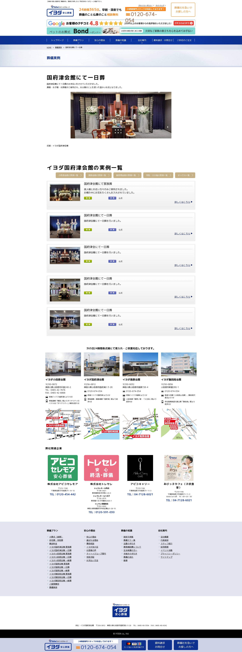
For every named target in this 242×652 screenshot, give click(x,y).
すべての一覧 (184, 175)
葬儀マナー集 (129, 540)
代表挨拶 (164, 540)
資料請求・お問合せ (163, 40)
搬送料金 (53, 543)
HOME (49, 47)
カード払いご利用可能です (134, 647)
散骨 (125, 560)
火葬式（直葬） (56, 536)
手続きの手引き (130, 553)
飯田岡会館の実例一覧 (126, 175)
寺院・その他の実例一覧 (157, 175)
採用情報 (164, 547)
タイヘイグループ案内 (96, 553)
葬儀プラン (78, 40)
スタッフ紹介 (166, 543)
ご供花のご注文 (184, 40)
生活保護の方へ (130, 550)
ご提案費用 (54, 584)
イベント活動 (166, 550)
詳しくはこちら (182, 202)
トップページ (57, 40)
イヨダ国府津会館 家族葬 (60, 547)
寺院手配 (90, 557)
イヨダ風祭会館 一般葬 (59, 570)
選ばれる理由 (92, 540)
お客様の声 (91, 550)
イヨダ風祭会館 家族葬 (59, 563)
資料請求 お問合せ (160, 645)
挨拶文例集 (128, 536)
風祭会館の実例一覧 (97, 175)
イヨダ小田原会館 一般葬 (60, 560)
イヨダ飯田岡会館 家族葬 (60, 574)
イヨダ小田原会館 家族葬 (60, 553)
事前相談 (90, 543)
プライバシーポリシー (145, 5)
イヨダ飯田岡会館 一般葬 (60, 580)
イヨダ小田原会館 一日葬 (60, 557)
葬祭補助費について (132, 547)
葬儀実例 (58, 47)
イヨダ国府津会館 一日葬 (60, 550)
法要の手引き (129, 543)
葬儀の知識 (121, 40)
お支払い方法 (92, 560)
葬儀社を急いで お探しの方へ (183, 9)
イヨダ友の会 (92, 547)
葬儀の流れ (128, 557)
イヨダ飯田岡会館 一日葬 (60, 577)
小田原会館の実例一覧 (68, 175)
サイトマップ (160, 5)
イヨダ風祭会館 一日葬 (59, 567)
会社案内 (142, 40)
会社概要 (164, 536)
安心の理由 (99, 40)
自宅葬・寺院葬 (56, 540)
